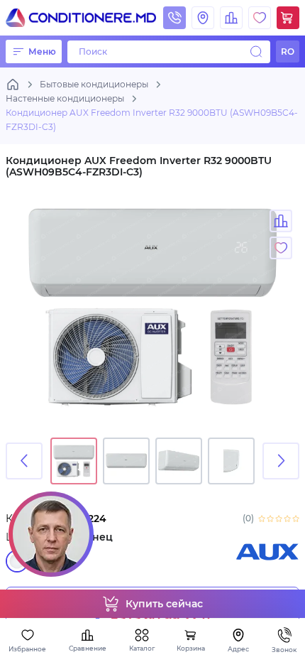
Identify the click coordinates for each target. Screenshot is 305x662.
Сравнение (87, 648)
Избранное (27, 649)
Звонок (284, 649)
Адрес (238, 649)
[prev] (24, 461)
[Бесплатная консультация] (51, 534)
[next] (280, 461)
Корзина (191, 648)
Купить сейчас (164, 603)
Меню (42, 51)
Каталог (142, 648)
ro (287, 51)
